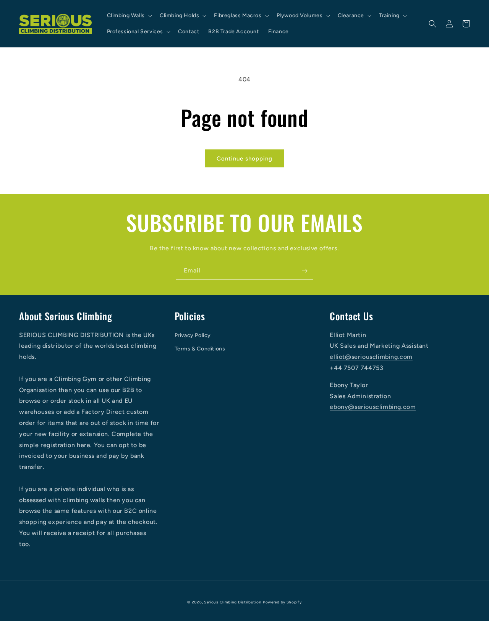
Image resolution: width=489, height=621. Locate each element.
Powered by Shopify (282, 602)
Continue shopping (244, 158)
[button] (128, 16)
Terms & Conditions (200, 348)
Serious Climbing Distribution (232, 602)
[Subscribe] (304, 271)
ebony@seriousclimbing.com (373, 406)
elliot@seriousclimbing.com (371, 356)
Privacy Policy (193, 335)
